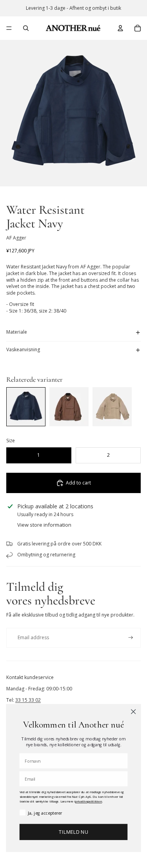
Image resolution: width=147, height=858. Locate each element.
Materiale (16, 332)
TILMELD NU (74, 832)
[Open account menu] (120, 28)
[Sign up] (130, 637)
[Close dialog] (133, 711)
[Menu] (9, 28)
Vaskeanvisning (23, 349)
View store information (44, 524)
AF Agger (16, 237)
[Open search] (25, 28)
